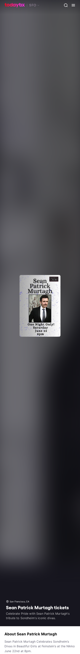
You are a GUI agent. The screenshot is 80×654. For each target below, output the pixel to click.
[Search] (64, 5)
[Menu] (72, 5)
